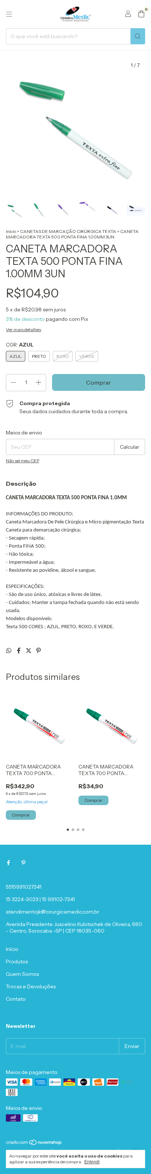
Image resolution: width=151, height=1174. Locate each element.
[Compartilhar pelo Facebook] (19, 650)
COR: (20, 344)
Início (11, 231)
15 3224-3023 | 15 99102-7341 (40, 899)
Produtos (17, 961)
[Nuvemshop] (34, 1144)
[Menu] (9, 14)
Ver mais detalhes (23, 329)
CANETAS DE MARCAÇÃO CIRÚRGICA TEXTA (68, 231)
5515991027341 (23, 887)
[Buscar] (137, 36)
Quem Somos (22, 974)
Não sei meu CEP (22, 460)
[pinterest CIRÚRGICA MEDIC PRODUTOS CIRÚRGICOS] (23, 862)
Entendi (92, 1161)
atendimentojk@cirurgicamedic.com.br (52, 911)
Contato (16, 999)
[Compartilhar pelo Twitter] (29, 650)
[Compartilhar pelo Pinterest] (38, 650)
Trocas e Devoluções (31, 986)
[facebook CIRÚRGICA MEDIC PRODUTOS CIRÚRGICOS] (8, 862)
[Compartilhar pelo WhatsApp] (9, 650)
